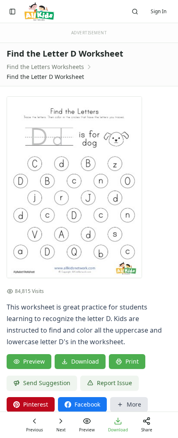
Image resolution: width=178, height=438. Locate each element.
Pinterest (35, 404)
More (134, 404)
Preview (34, 361)
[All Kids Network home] (39, 11)
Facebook (87, 404)
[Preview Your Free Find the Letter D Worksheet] (89, 187)
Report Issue (114, 383)
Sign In (158, 11)
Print (132, 361)
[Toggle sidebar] (12, 11)
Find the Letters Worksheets (45, 67)
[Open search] (135, 11)
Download (85, 361)
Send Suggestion (46, 383)
